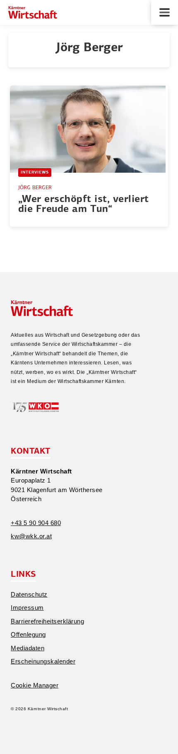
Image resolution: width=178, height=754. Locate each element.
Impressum (27, 607)
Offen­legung (28, 634)
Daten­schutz (29, 594)
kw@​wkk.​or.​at (31, 536)
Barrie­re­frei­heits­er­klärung (47, 621)
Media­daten (27, 648)
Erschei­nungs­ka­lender (43, 661)
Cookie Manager (34, 685)
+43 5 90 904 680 (36, 522)
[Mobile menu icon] (164, 12)
